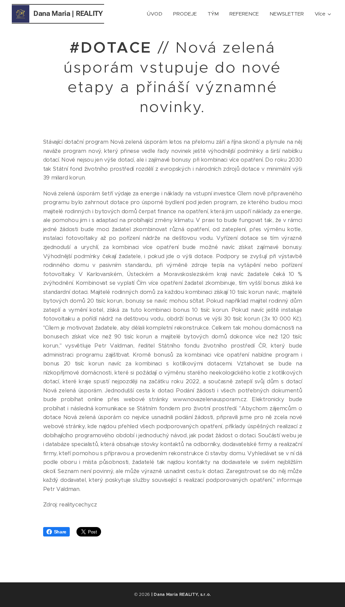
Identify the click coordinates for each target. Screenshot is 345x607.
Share (60, 531)
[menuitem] (156, 13)
